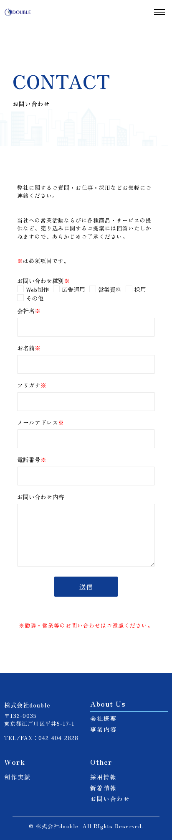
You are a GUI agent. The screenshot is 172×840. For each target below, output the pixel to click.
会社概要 (103, 718)
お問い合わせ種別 (43, 280)
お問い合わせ (110, 798)
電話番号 (31, 460)
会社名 (28, 310)
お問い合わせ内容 (40, 497)
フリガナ (31, 385)
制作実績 (17, 777)
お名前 (28, 348)
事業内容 (103, 729)
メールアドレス (40, 422)
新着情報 (103, 788)
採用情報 (103, 777)
